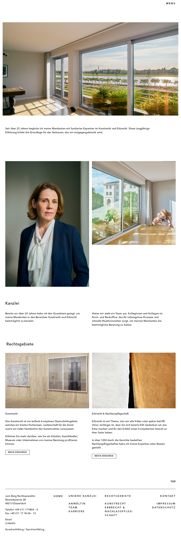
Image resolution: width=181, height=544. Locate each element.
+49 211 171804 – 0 (26, 509)
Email (8, 519)
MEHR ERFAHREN (17, 452)
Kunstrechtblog (14, 529)
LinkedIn (10, 523)
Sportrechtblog (35, 529)
